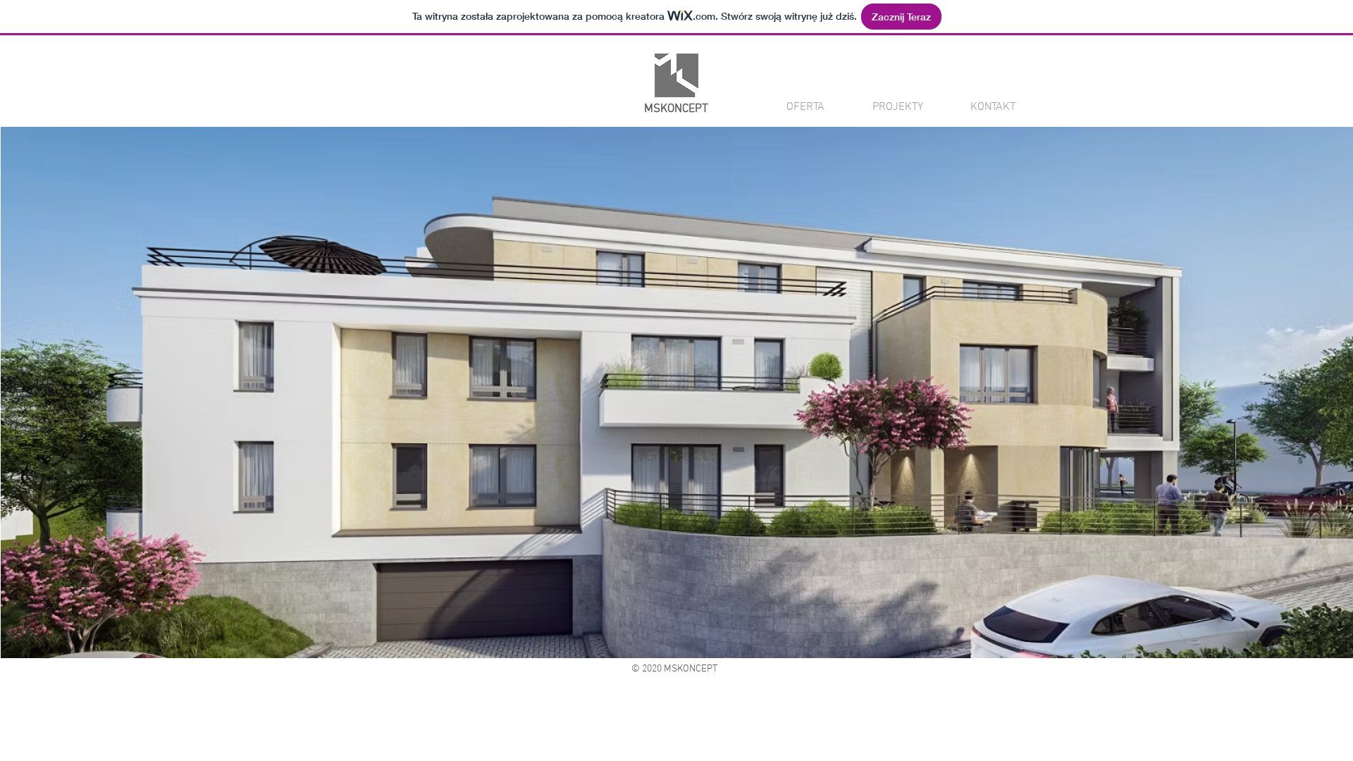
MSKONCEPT (676, 109)
